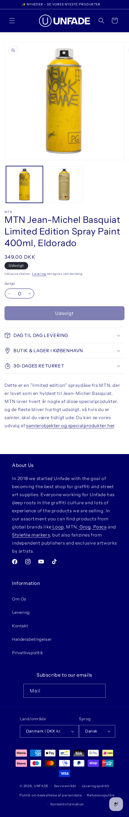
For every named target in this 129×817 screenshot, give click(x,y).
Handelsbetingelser (32, 639)
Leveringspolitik (96, 786)
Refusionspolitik (101, 795)
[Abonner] (98, 691)
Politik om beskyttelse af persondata (51, 795)
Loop (58, 527)
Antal (9, 283)
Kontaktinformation (67, 804)
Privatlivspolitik (27, 652)
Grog (84, 527)
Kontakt (20, 626)
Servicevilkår (65, 786)
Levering (39, 274)
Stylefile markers (31, 535)
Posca (99, 527)
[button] (12, 20)
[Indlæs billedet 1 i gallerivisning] (24, 184)
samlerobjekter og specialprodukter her (70, 425)
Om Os (19, 599)
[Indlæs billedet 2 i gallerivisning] (64, 184)
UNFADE (41, 786)
